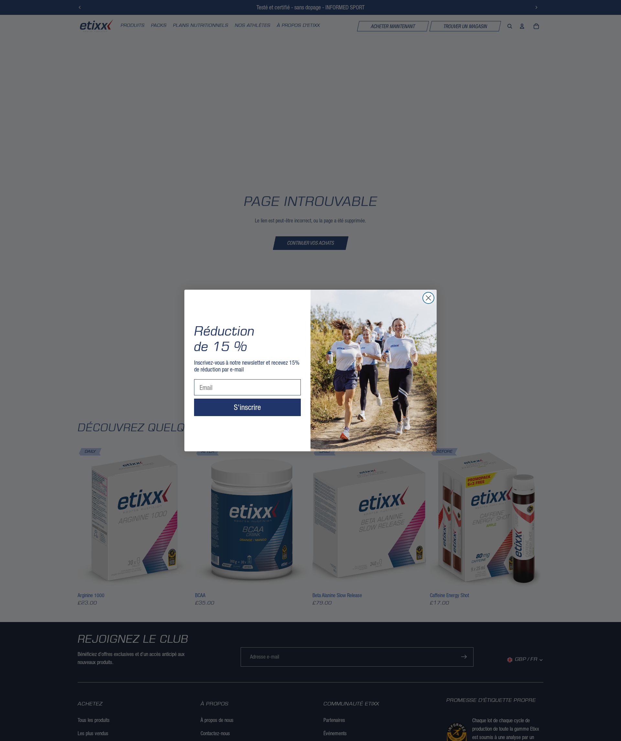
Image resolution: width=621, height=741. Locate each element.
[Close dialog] (428, 298)
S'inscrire (247, 407)
